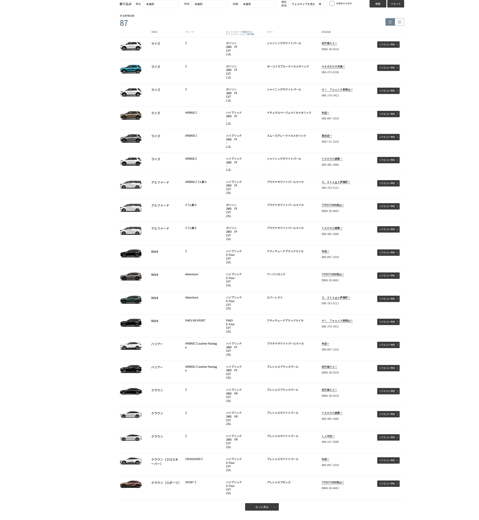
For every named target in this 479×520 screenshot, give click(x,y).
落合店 (325, 135)
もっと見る (262, 507)
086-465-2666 (330, 164)
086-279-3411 (330, 95)
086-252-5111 (330, 187)
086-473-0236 (330, 72)
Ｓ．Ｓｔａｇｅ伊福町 (335, 182)
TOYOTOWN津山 (332, 205)
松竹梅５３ (328, 43)
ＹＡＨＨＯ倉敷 (331, 158)
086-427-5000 (330, 442)
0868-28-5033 (330, 49)
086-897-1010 (330, 118)
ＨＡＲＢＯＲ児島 (332, 66)
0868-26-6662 (330, 211)
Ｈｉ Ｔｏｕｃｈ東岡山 (336, 89)
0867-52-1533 (330, 141)
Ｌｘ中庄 (327, 436)
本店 (324, 112)
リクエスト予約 (387, 44)
